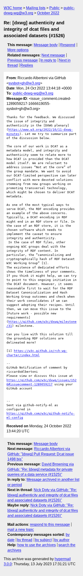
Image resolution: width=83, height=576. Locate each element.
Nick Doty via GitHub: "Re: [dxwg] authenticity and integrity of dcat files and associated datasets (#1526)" (42, 495)
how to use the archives (36, 545)
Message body (46, 45)
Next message (53, 55)
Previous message (22, 60)
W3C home (13, 8)
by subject (43, 540)
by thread (24, 540)
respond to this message (50, 524)
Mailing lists (35, 8)
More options (18, 50)
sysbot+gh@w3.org (24, 83)
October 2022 (48, 13)
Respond (67, 45)
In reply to (48, 60)
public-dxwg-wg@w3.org (33, 93)
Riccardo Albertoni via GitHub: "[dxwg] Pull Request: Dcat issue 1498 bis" (40, 454)
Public (54, 8)
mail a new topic (20, 529)
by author (61, 540)
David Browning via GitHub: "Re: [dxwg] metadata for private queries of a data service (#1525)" (40, 469)
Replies (26, 65)
